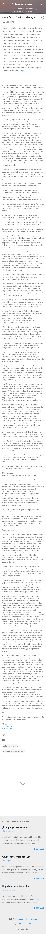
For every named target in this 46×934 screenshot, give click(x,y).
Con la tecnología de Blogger (24, 919)
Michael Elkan (29, 924)
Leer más (39, 849)
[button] (42, 18)
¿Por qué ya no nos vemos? (16, 827)
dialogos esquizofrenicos (14, 751)
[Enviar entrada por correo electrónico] (3, 741)
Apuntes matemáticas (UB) (16, 856)
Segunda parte (7, 726)
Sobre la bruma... (23, 4)
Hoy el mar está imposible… (16, 886)
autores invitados (10, 746)
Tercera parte (7, 728)
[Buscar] (42, 5)
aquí (22, 71)
